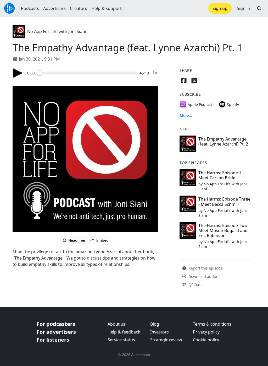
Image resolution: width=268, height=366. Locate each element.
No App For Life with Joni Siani (56, 31)
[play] (18, 73)
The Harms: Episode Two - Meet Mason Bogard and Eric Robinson (224, 230)
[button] (259, 8)
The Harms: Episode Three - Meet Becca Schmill (224, 201)
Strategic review (166, 340)
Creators (78, 8)
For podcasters (56, 323)
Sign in (243, 8)
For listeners (53, 339)
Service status (121, 340)
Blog (154, 324)
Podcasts (30, 8)
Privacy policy (206, 332)
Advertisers (54, 8)
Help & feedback (124, 332)
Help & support (106, 8)
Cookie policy (206, 340)
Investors (159, 332)
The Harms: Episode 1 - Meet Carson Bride (221, 175)
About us (116, 324)
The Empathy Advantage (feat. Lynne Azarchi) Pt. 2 (223, 141)
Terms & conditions (212, 324)
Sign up (220, 8)
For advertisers (56, 331)
